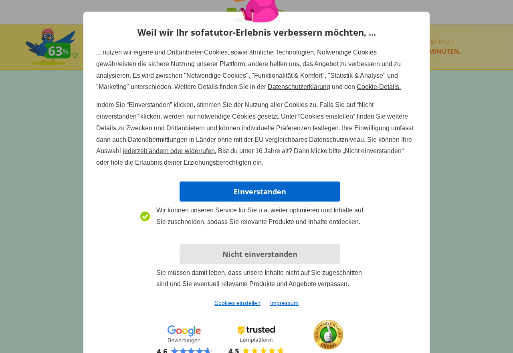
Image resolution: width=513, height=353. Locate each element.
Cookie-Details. (379, 86)
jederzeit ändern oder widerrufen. (169, 150)
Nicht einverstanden (259, 254)
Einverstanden (260, 191)
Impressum (284, 303)
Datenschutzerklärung (299, 86)
